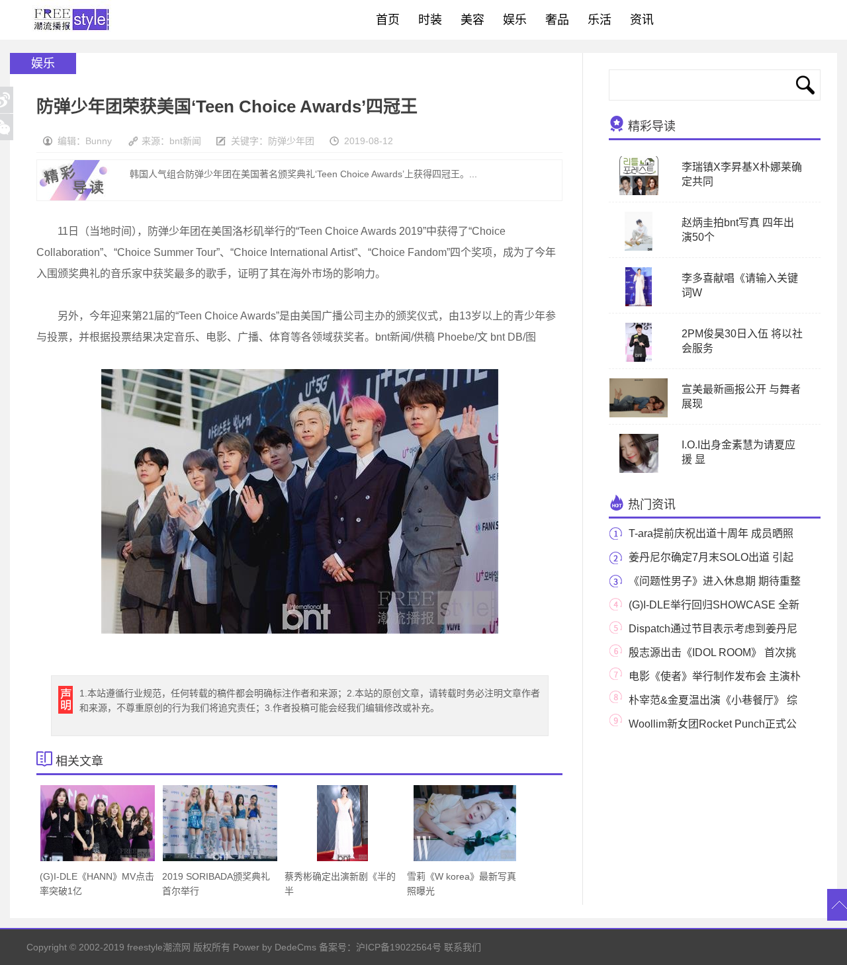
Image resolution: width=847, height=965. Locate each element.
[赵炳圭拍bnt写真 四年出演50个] (638, 248)
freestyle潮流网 (72, 20)
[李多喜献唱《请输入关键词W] (638, 303)
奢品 (557, 19)
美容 (472, 19)
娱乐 (515, 19)
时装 (430, 19)
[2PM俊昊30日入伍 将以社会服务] (638, 359)
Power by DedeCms (274, 947)
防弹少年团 (291, 141)
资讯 (642, 19)
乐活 (599, 19)
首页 (388, 19)
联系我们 (462, 947)
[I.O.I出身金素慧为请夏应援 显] (638, 470)
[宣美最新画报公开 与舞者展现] (638, 414)
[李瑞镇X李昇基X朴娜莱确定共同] (638, 192)
